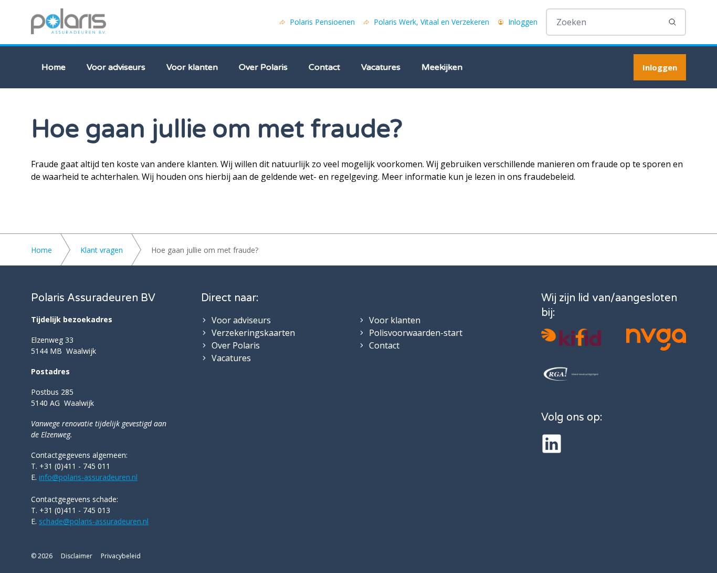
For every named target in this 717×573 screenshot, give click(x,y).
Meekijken (441, 67)
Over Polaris (263, 67)
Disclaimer (76, 556)
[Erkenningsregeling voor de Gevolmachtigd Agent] (571, 374)
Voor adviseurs (116, 67)
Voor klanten (192, 67)
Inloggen (659, 67)
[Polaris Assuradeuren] (68, 22)
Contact (324, 67)
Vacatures (380, 67)
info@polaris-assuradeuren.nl (88, 477)
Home (53, 67)
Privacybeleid (121, 556)
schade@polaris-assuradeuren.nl (94, 521)
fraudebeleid (549, 176)
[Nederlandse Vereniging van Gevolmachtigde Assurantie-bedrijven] (656, 340)
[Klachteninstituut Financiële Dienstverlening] (571, 337)
